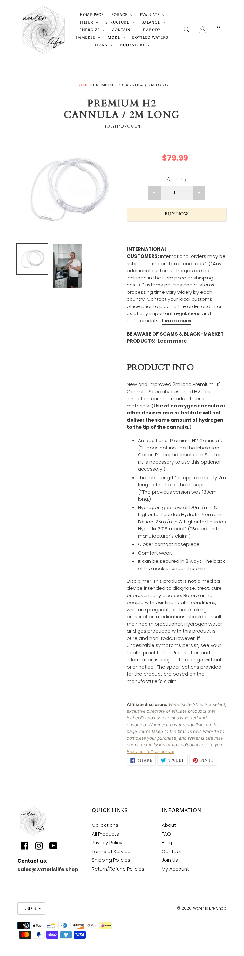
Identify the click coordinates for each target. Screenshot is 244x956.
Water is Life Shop (210, 908)
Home (82, 85)
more (184, 320)
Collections (105, 825)
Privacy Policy (107, 842)
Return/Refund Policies (118, 868)
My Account (175, 868)
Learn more (172, 341)
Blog (167, 842)
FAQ (166, 834)
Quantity (177, 178)
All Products (105, 834)
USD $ (30, 908)
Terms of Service (111, 851)
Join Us (170, 860)
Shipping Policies (111, 860)
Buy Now (177, 214)
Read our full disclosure (150, 751)
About (169, 825)
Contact (171, 851)
